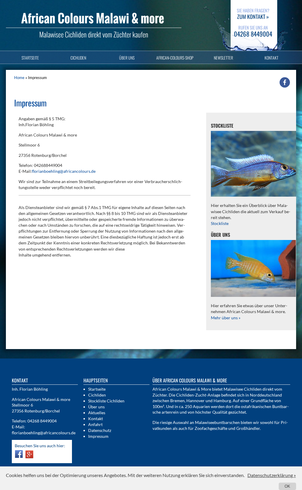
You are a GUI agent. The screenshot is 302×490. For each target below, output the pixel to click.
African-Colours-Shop (174, 58)
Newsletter (223, 58)
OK (287, 486)
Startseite (30, 58)
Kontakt (271, 58)
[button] (285, 82)
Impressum (98, 436)
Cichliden (78, 58)
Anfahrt (95, 424)
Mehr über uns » (225, 317)
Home (19, 77)
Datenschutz (99, 430)
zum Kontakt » (253, 16)
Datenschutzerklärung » (271, 475)
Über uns (126, 58)
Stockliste (220, 223)
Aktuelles (96, 412)
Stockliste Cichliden (106, 400)
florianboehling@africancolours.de (64, 171)
